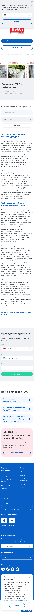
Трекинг (4, 489)
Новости (23, 484)
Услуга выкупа (17, 48)
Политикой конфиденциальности (15, 600)
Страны (22, 475)
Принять (17, 605)
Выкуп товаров (6, 485)
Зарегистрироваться (17, 452)
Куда (3, 354)
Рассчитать (17, 374)
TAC (2, 141)
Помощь (23, 488)
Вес (2, 364)
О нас (22, 471)
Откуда (4, 344)
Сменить (17, 21)
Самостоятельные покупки (17, 41)
